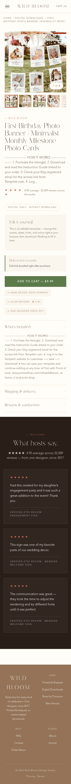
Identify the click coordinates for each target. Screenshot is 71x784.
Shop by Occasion (52, 696)
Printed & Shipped (52, 682)
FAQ (18, 736)
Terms (41, 776)
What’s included (35, 327)
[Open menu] (7, 7)
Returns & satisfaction (35, 405)
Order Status (18, 750)
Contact (18, 743)
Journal (52, 743)
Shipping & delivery (35, 391)
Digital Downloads (29, 18)
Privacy (31, 776)
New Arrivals (53, 703)
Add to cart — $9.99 (35, 281)
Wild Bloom (33, 6)
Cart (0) (61, 6)
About (52, 736)
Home (7, 18)
